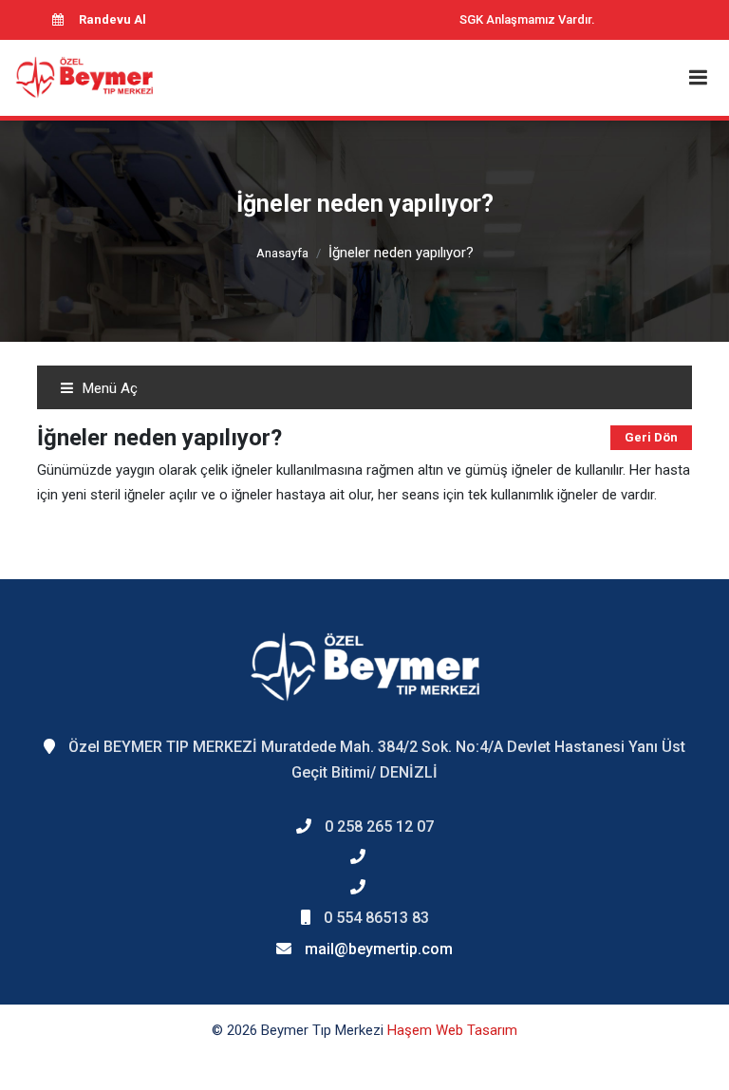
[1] (698, 77)
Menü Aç (108, 388)
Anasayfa (282, 253)
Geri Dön (651, 437)
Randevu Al (112, 19)
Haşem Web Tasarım (452, 1030)
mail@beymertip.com (379, 949)
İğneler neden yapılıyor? (401, 252)
